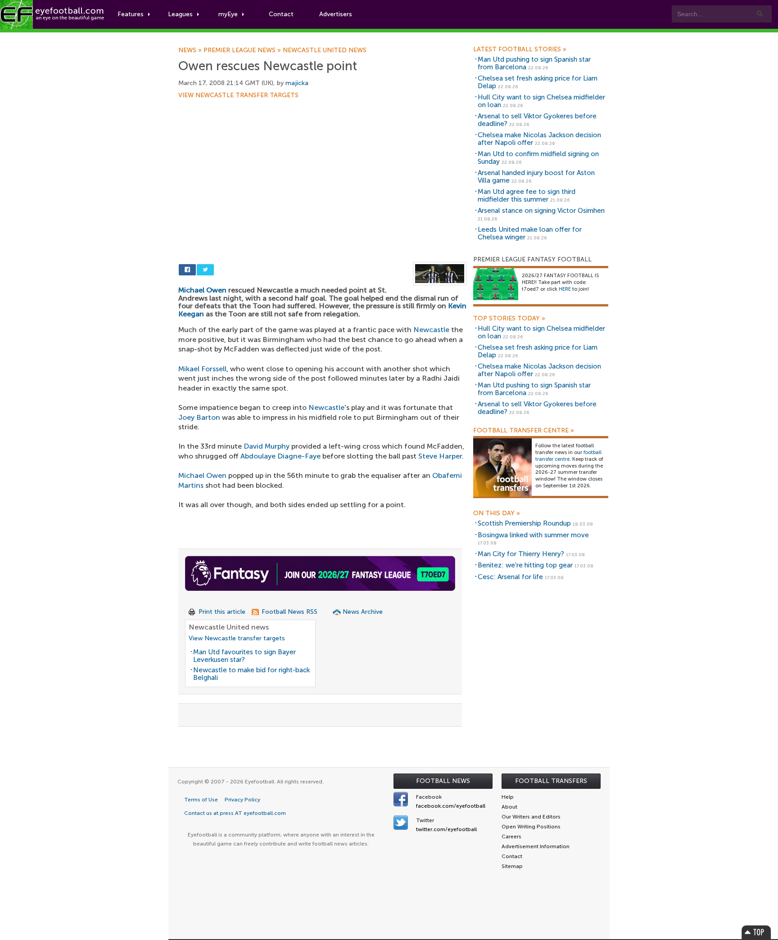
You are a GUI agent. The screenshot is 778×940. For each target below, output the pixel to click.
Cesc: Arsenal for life (510, 577)
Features (131, 14)
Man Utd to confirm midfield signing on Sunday (538, 158)
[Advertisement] (322, 165)
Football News (443, 781)
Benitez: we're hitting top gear (525, 565)
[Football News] (52, 14)
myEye (228, 14)
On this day (496, 513)
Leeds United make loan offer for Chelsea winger (530, 233)
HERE (565, 289)
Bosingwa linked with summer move (533, 535)
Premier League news (243, 50)
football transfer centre (568, 456)
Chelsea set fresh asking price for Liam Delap (537, 82)
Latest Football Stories (519, 49)
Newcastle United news (324, 50)
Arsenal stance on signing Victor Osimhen (541, 211)
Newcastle (431, 329)
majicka (296, 83)
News (191, 50)
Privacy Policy (242, 799)
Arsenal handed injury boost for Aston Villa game (536, 176)
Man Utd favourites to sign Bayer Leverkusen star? (244, 656)
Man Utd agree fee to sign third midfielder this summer (526, 195)
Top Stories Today (509, 318)
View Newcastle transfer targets (238, 95)
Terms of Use (201, 799)
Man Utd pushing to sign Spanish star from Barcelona (534, 63)
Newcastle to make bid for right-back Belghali (251, 674)
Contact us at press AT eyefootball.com (235, 813)
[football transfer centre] (502, 467)
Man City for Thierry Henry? (521, 554)
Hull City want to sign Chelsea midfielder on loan (541, 101)
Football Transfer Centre (523, 430)
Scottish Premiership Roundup (524, 523)
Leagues (180, 14)
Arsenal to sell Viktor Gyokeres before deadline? (537, 120)
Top (756, 932)
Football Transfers (551, 781)
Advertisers (335, 14)
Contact (281, 14)
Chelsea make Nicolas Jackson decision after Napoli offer (539, 139)
